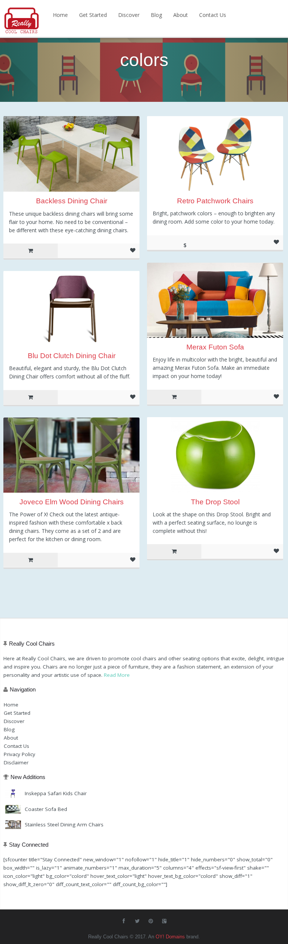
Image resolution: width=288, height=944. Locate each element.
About (180, 14)
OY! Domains (170, 936)
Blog (156, 14)
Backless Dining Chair (71, 201)
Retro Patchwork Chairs (215, 201)
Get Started (93, 14)
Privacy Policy (19, 754)
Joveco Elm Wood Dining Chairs (72, 502)
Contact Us (212, 14)
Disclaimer (16, 762)
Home (60, 14)
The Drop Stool (215, 502)
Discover (129, 14)
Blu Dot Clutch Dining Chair (72, 356)
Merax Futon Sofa (215, 347)
